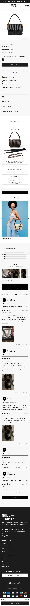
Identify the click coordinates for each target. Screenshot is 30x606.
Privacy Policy (5, 566)
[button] (15, 50)
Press (3, 561)
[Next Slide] (27, 273)
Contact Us (5, 543)
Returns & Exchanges (7, 546)
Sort (16, 294)
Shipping (4, 548)
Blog (3, 564)
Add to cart (15, 64)
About (3, 559)
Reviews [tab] (5, 281)
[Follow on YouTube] (7, 536)
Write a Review (18, 289)
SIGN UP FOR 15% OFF (15, 575)
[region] (15, 273)
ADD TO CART (15, 603)
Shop (7, 44)
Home (3, 44)
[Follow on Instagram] (4, 536)
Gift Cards (4, 551)
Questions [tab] (14, 281)
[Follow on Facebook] (2, 536)
